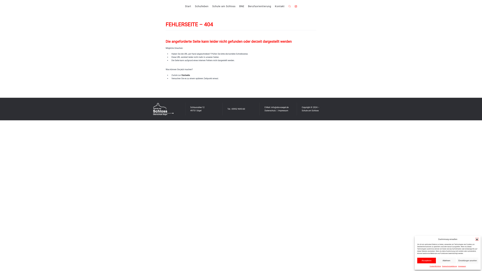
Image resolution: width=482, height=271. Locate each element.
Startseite (185, 75)
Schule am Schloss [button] (223, 6)
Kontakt (280, 6)
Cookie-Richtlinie (435, 266)
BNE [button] (241, 6)
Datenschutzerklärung (449, 266)
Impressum (462, 266)
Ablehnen (446, 260)
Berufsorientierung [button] (259, 6)
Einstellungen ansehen (467, 260)
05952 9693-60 (238, 109)
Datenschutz (270, 110)
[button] (477, 239)
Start (188, 6)
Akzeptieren (426, 260)
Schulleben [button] (201, 6)
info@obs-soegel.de (280, 107)
